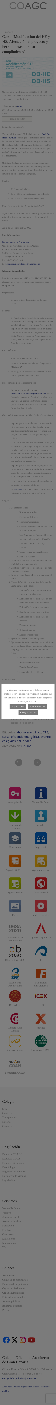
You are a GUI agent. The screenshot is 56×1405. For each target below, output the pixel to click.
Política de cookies (37, 706)
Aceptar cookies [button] (17, 706)
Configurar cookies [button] (28, 712)
